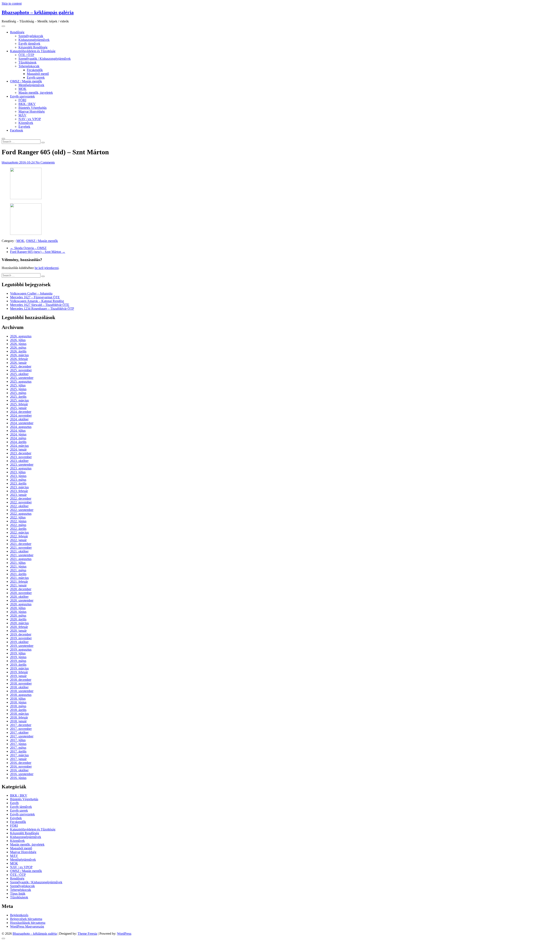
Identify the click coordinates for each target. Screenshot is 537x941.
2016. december (20, 762)
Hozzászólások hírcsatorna (27, 922)
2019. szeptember (21, 645)
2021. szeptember (21, 555)
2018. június (18, 702)
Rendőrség (17, 32)
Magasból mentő (38, 73)
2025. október (19, 374)
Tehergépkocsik (28, 66)
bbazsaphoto (10, 162)
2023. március (19, 487)
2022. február (19, 536)
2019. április (18, 664)
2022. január (18, 540)
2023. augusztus (20, 468)
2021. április (18, 574)
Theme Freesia (87, 933)
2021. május (18, 570)
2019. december (20, 634)
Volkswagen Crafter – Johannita (31, 293)
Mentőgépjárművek (31, 85)
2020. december (20, 589)
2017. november (21, 728)
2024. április (18, 442)
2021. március (19, 578)
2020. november (21, 593)
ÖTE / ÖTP (26, 55)
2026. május (18, 347)
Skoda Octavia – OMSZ (28, 248)
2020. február (19, 627)
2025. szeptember (21, 378)
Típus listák (17, 893)
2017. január (18, 759)
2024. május (18, 438)
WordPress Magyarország (27, 926)
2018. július (18, 698)
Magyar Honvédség (31, 111)
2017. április (18, 751)
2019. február (19, 672)
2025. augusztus (20, 381)
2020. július (18, 608)
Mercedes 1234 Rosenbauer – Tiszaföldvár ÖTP (42, 308)
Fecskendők (35, 70)
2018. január (18, 721)
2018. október (19, 687)
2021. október (19, 551)
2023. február (19, 491)
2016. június (18, 778)
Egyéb (14, 803)
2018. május (18, 706)
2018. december (20, 679)
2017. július (18, 740)
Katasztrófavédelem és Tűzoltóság (32, 51)
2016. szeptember (21, 774)
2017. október (19, 732)
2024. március (19, 445)
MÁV (22, 115)
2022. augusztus (20, 513)
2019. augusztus (20, 649)
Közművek (25, 123)
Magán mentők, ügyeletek (35, 92)
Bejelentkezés (19, 915)
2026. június (18, 344)
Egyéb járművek (29, 43)
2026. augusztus (20, 336)
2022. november (21, 502)
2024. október (19, 419)
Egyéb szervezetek (22, 96)
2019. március (19, 668)
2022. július (18, 517)
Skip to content (12, 3)
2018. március (19, 713)
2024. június (18, 434)
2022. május (18, 525)
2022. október (19, 506)
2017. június (18, 744)
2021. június (18, 566)
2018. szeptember (21, 691)
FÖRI (22, 100)
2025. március (19, 400)
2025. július (18, 385)
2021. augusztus (20, 559)
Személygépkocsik (30, 36)
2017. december (20, 725)
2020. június (18, 611)
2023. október (19, 461)
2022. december (20, 498)
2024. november (21, 415)
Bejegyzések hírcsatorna (26, 919)
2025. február (19, 404)
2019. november (21, 638)
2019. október (19, 642)
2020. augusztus (20, 604)
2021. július (18, 562)
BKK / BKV (27, 104)
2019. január (18, 676)
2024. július (18, 430)
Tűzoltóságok (27, 62)
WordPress (124, 933)
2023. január (18, 494)
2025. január (18, 408)
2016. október (19, 770)
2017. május (18, 747)
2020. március (19, 623)
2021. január (18, 585)
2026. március (19, 355)
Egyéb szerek (36, 77)
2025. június (18, 389)
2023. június (18, 476)
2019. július (18, 653)
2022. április (18, 528)
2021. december (20, 544)
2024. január (18, 449)
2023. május (18, 479)
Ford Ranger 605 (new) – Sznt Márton (37, 251)
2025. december (20, 366)
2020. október (19, 596)
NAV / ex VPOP (29, 119)
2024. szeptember (21, 423)
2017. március (19, 755)
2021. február (19, 581)
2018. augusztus (20, 695)
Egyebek (24, 126)
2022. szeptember (21, 510)
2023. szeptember (21, 464)
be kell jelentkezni (47, 268)
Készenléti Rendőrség (32, 47)
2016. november (21, 766)
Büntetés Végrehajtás (32, 107)
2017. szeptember (21, 736)
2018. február (19, 717)
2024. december (20, 411)
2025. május (18, 393)
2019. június (18, 657)
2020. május (18, 615)
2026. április (18, 351)
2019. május (18, 661)
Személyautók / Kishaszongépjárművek (44, 58)
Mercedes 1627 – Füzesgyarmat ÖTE (35, 297)
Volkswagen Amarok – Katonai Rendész (37, 301)
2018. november (21, 683)
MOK (22, 89)
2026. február (19, 359)
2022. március (19, 532)
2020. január (18, 630)
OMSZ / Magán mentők (26, 81)
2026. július (18, 340)
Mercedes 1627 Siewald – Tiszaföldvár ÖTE (39, 305)
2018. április (18, 710)
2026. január (18, 362)
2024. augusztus (20, 427)
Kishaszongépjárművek (34, 40)
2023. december (20, 453)
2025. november (21, 370)
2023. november (21, 457)
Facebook (16, 130)
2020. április (18, 619)
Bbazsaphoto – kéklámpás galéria (38, 12)
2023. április (18, 483)
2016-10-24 (27, 162)
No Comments (45, 162)
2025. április (18, 396)
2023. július (18, 472)
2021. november (21, 547)
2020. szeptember (21, 600)
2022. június (18, 521)
